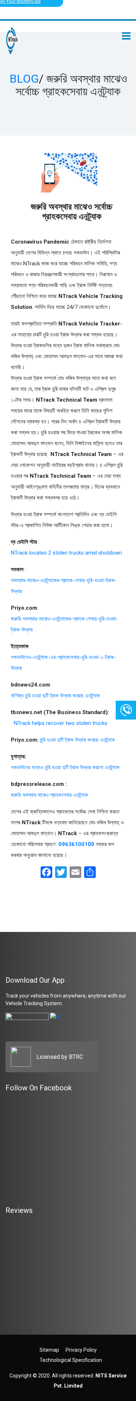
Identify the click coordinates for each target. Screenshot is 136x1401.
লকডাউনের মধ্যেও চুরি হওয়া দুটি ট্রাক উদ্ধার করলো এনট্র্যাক (65, 767)
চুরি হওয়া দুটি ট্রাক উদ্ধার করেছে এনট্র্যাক (77, 740)
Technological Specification (71, 1360)
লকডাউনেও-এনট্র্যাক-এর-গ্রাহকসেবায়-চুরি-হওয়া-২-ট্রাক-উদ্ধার (63, 662)
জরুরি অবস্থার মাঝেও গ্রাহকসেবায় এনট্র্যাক (49, 795)
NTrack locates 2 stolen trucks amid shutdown (66, 553)
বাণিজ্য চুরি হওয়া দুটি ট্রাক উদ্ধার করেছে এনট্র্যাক (55, 695)
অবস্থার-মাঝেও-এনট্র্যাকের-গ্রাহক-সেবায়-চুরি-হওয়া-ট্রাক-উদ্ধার (64, 585)
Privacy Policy (81, 1350)
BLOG (24, 78)
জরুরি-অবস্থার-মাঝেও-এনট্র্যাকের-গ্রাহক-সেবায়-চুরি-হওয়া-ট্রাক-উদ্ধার (64, 624)
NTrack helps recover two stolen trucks (59, 723)
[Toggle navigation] (126, 36)
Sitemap (49, 1350)
